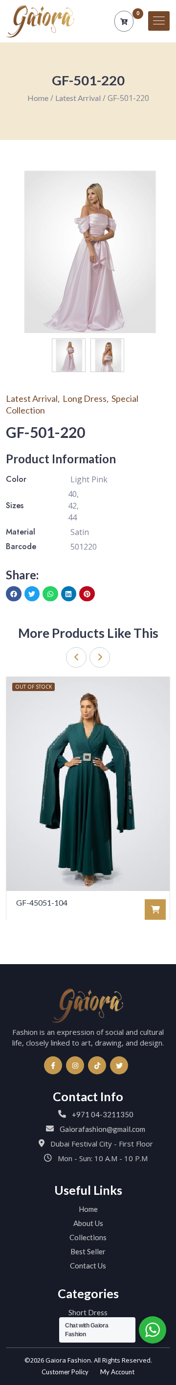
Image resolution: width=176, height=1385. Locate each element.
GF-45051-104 (41, 902)
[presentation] (76, 657)
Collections (88, 1237)
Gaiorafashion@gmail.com (102, 1129)
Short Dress (88, 1312)
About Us (88, 1223)
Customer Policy (65, 1372)
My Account (117, 1372)
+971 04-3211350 (102, 1114)
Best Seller (88, 1251)
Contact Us (88, 1265)
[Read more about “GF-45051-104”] (155, 909)
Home (37, 97)
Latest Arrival (78, 97)
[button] (14, 594)
